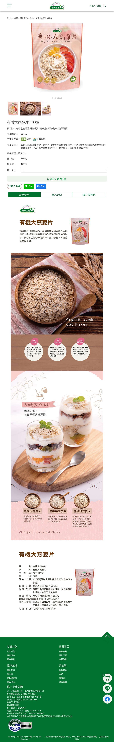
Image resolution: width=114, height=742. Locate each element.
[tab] (24, 194)
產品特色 (24, 194)
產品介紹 (57, 194)
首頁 (16, 18)
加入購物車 (58, 178)
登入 (93, 5)
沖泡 (32, 18)
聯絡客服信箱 (13, 705)
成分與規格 (89, 194)
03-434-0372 (17, 710)
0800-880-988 (30, 699)
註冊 (99, 5)
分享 (30, 186)
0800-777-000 (29, 693)
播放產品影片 (57, 61)
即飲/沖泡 (24, 18)
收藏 (16, 186)
